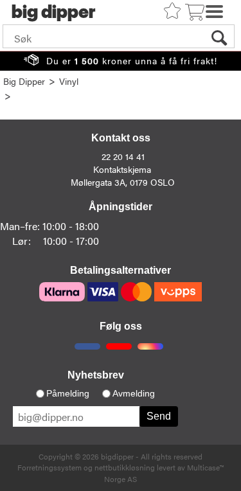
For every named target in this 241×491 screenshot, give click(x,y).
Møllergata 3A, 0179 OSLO (123, 181)
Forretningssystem (49, 467)
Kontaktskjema (122, 169)
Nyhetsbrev (95, 375)
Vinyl (68, 81)
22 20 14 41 (123, 156)
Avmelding (133, 393)
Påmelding (67, 393)
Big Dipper (24, 81)
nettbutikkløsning (124, 467)
